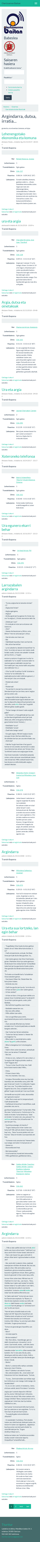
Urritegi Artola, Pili (24, 551)
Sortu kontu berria (15, 87)
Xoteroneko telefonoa (18, 456)
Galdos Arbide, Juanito (24, 1167)
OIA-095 (20, 563)
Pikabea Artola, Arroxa (24, 1448)
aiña (33, 1248)
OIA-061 (19, 1186)
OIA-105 (19, 340)
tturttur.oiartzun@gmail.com (12, 1537)
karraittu (19, 1350)
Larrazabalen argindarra (12, 587)
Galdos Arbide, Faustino (25, 1164)
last (27, 1506)
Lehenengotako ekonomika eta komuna (19, 136)
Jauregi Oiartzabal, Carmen (26, 411)
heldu (28, 1290)
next (21, 1506)
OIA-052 (19, 1461)
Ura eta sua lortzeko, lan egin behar (20, 930)
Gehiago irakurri (8, 209)
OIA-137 (19, 171)
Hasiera (6, 107)
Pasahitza (8, 77)
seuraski (8, 1306)
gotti (14, 1041)
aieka (21, 1290)
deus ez (8, 1303)
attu (17, 704)
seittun (7, 1119)
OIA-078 (19, 790)
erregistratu (17, 212)
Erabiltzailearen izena (13, 68)
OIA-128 (19, 255)
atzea (7, 1041)
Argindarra (10, 852)
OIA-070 (19, 885)
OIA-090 (19, 423)
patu (18, 990)
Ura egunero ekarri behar (16, 527)
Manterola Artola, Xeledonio (26, 327)
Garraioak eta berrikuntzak (15, 109)
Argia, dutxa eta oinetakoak (14, 304)
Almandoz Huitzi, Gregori (25, 773)
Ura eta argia (11, 389)
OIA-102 (19, 495)
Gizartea (15, 107)
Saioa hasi (5, 212)
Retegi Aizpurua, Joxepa (25, 159)
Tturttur (7, 1524)
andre (22, 1303)
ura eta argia (11, 221)
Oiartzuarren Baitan (11, 3)
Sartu (8, 98)
